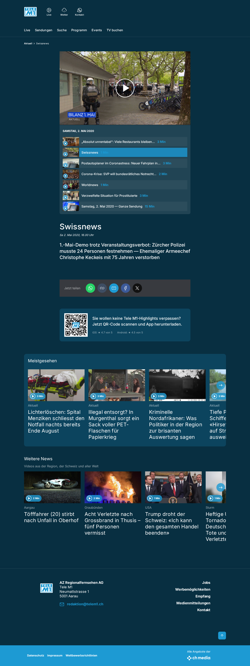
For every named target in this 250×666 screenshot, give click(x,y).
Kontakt (203, 610)
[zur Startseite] (30, 11)
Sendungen (43, 30)
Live (27, 30)
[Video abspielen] (125, 88)
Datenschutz (35, 655)
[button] (102, 288)
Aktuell (28, 43)
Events (97, 30)
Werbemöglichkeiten (192, 589)
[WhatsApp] (90, 288)
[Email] (114, 288)
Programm (79, 30)
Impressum (54, 655)
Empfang (203, 596)
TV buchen (115, 30)
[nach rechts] (220, 385)
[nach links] (29, 385)
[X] (137, 288)
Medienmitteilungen (193, 603)
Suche (62, 30)
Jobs (206, 583)
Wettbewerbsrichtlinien (81, 655)
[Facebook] (125, 288)
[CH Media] (198, 657)
